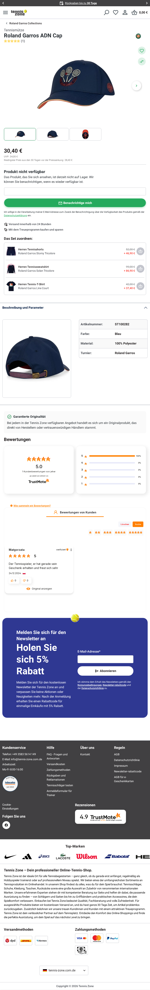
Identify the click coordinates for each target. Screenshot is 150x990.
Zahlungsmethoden (58, 769)
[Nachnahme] (81, 950)
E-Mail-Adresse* (89, 651)
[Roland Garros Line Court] (11, 286)
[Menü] (5, 12)
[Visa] (81, 938)
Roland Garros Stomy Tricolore (36, 253)
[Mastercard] (96, 938)
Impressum (121, 765)
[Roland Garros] (138, 36)
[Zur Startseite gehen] (19, 12)
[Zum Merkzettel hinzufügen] (142, 50)
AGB (117, 754)
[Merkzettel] (115, 12)
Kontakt (85, 754)
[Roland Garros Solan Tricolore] (11, 268)
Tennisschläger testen (60, 785)
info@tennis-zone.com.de (26, 759)
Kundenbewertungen (38, 471)
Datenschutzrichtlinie (92, 688)
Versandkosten (56, 764)
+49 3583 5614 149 (24, 754)
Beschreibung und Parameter (23, 307)
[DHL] (25, 940)
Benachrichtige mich (77, 203)
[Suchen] (106, 12)
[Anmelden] (125, 12)
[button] (11, 505)
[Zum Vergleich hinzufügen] (142, 61)
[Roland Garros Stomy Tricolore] (11, 251)
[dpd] (10, 940)
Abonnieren (108, 671)
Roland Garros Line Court (33, 288)
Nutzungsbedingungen (90, 685)
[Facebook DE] (6, 825)
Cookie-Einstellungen (6, 806)
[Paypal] (112, 938)
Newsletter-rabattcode (114, 685)
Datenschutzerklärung (15, 215)
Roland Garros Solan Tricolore (36, 270)
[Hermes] (41, 940)
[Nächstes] (136, 85)
